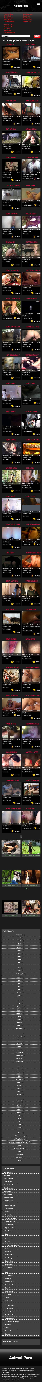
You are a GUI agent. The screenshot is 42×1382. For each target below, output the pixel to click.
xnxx (29, 600)
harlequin (20, 1061)
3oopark (7, 1278)
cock (27, 64)
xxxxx (7, 177)
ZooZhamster (28, 14)
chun (20, 1124)
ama (20, 1016)
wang (21, 1118)
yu (21, 1121)
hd (29, 431)
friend (10, 743)
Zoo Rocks (27, 18)
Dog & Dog (8, 1261)
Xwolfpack (7, 1239)
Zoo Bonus (8, 1231)
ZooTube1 (7, 16)
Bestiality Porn (9, 1221)
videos (10, 487)
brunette (20, 1013)
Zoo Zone (26, 16)
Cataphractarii (9, 1224)
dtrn (20, 968)
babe (7, 403)
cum (21, 956)
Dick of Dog (8, 1308)
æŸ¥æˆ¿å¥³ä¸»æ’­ (20, 1139)
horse (7, 94)
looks (7, 120)
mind (7, 629)
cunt (7, 772)
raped (29, 92)
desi (27, 630)
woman (8, 346)
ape (26, 92)
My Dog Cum (8, 1228)
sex (9, 290)
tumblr (20, 947)
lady (21, 983)
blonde (30, 205)
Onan (6, 1297)
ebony (27, 178)
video (27, 290)
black (20, 1019)
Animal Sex (8, 30)
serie (27, 572)
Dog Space (8, 1275)
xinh (20, 1127)
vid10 (21, 1076)
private (20, 1043)
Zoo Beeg (7, 1258)
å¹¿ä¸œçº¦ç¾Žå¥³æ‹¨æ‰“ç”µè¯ (20, 1142)
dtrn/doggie (20, 974)
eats (20, 1160)
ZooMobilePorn (9, 21)
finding (27, 687)
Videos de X (8, 1264)
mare (26, 659)
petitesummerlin (20, 1148)
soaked (27, 374)
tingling (28, 346)
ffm (26, 544)
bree (20, 959)
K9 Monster (8, 1254)
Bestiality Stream (10, 1312)
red (20, 986)
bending (21, 1100)
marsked (20, 1058)
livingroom (20, 1007)
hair (26, 205)
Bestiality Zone (9, 1315)
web (30, 572)
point (30, 772)
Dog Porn (7, 1267)
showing (20, 1106)
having (30, 318)
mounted (20, 1028)
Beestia (6, 1234)
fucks (10, 148)
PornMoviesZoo (9, 32)
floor (20, 1010)
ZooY (6, 1248)
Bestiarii (7, 1251)
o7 (21, 1049)
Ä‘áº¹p (20, 1133)
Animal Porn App (26, 8)
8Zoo (6, 1327)
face (26, 261)
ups (6, 64)
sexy (29, 120)
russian (20, 1034)
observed (28, 459)
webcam (20, 1157)
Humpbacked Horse (11, 1321)
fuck (20, 995)
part (7, 290)
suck (26, 828)
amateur (20, 935)
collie (21, 1004)
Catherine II (8, 27)
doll (20, 1145)
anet (20, 938)
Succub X (7, 1301)
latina (31, 178)
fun (20, 962)
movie (7, 459)
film (27, 120)
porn (9, 64)
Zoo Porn (7, 1324)
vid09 (21, 980)
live (10, 205)
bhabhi (11, 374)
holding (8, 261)
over (20, 1103)
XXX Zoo (7, 28)
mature (11, 233)
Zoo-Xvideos (8, 18)
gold (20, 989)
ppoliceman (9, 318)
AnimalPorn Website (11, 1245)
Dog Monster (8, 1305)
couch (20, 1073)
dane (20, 1067)
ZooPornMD (8, 1291)
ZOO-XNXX (7, 20)
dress (20, 1040)
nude (7, 659)
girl (26, 148)
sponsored (20, 1055)
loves (21, 953)
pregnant (20, 1079)
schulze (20, 944)
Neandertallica (9, 1285)
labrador (21, 1022)
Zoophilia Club (9, 1281)
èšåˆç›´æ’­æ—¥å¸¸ (21, 1136)
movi (7, 516)
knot (20, 1070)
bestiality (28, 800)
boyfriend (20, 1154)
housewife (20, 1037)
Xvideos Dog (8, 1318)
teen (10, 120)
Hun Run (7, 1294)
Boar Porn (7, 1288)
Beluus (6, 1334)
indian (30, 630)
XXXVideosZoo (9, 25)
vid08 (21, 971)
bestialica (20, 1052)
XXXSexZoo (27, 21)
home (20, 1046)
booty (20, 1112)
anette (20, 941)
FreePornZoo (8, 14)
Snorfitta (7, 1242)
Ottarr (6, 1272)
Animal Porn (27, 20)
